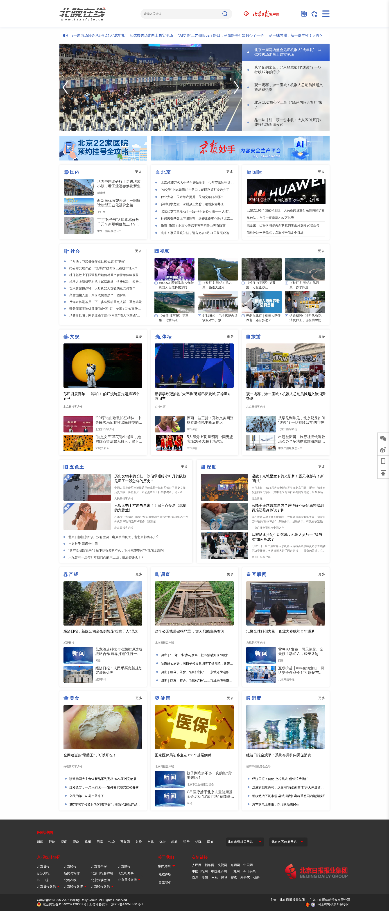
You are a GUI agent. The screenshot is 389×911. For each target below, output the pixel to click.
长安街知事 (126, 873)
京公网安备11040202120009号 (64, 904)
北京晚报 (70, 866)
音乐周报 (43, 873)
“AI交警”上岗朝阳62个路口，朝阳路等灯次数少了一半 (199, 35)
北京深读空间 (100, 880)
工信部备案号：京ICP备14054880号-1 (116, 904)
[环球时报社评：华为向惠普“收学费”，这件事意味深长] (286, 191)
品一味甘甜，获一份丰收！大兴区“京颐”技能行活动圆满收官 (295, 35)
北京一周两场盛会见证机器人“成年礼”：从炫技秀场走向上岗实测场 (97, 35)
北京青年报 (99, 866)
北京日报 (43, 866)
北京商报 (124, 866)
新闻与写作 (72, 873)
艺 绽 (43, 880)
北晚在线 (70, 880)
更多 (138, 172)
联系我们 (165, 882)
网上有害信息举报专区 (333, 904)
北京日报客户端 (102, 873)
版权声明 (165, 874)
